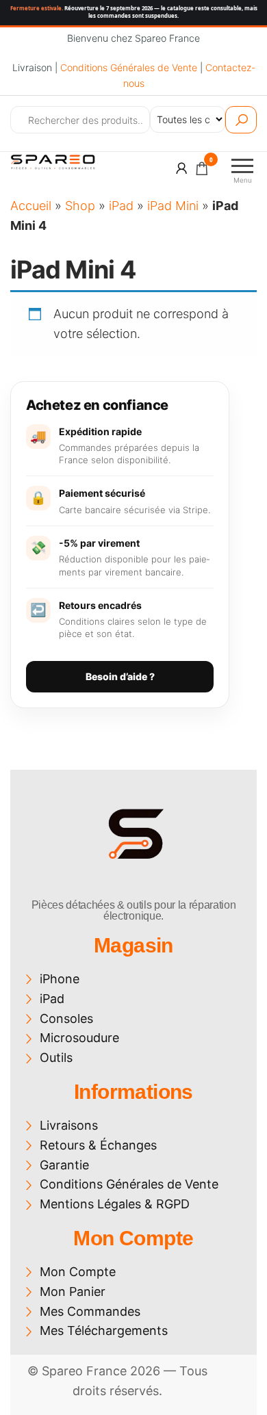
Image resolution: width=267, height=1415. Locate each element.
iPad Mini (173, 205)
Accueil (30, 205)
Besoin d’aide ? (120, 676)
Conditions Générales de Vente (128, 67)
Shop (80, 205)
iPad (121, 205)
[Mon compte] (181, 168)
